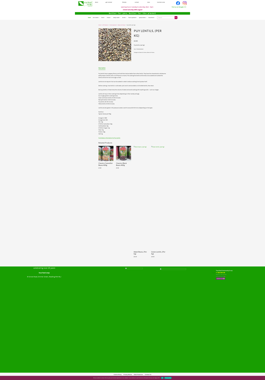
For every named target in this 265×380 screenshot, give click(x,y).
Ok (162, 377)
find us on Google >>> (179, 7)
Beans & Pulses (121, 25)
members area (161, 2)
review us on (220, 278)
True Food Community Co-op (224, 270)
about (96, 2)
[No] (263, 378)
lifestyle (124, 2)
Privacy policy (168, 377)
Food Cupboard (113, 25)
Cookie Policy (118, 374)
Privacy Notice (127, 374)
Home (99, 25)
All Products (105, 25)
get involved (109, 2)
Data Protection (138, 374)
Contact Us (148, 374)
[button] (104, 17)
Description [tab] (101, 68)
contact (137, 2)
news (148, 2)
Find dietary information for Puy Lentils (109, 138)
